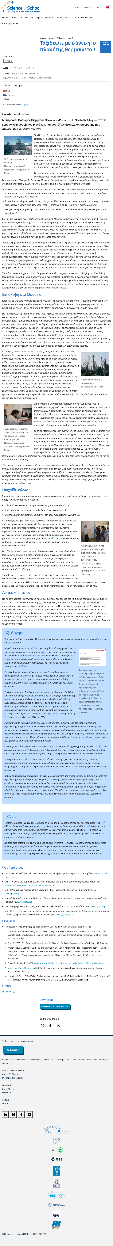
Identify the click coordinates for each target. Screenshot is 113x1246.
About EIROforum (10, 1074)
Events (67, 17)
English (9, 91)
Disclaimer (7, 1092)
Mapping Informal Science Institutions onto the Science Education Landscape (69, 963)
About (76, 17)
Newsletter (87, 7)
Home (5, 17)
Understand (49, 17)
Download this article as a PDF (54, 1006)
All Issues (29, 17)
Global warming (44, 77)
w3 (104, 822)
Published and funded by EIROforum (17, 1234)
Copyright (6, 1085)
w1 (50, 179)
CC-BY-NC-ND (8, 991)
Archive (5, 1099)
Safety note (8, 1088)
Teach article (105, 43)
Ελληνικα (10, 95)
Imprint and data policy (12, 1077)
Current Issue (16, 17)
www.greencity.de (64, 914)
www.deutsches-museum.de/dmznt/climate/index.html (30, 885)
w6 (51, 537)
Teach (59, 17)
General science (31, 73)
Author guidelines (10, 23)
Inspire (39, 17)
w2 (25, 545)
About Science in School (13, 1070)
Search (98, 7)
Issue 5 (70, 38)
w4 (100, 825)
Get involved (87, 17)
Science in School (47, 38)
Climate (17, 77)
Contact (75, 7)
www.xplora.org (12, 893)
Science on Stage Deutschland (22, 968)
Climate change (29, 77)
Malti (8, 99)
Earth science (16, 73)
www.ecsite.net (24, 901)
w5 (87, 829)
